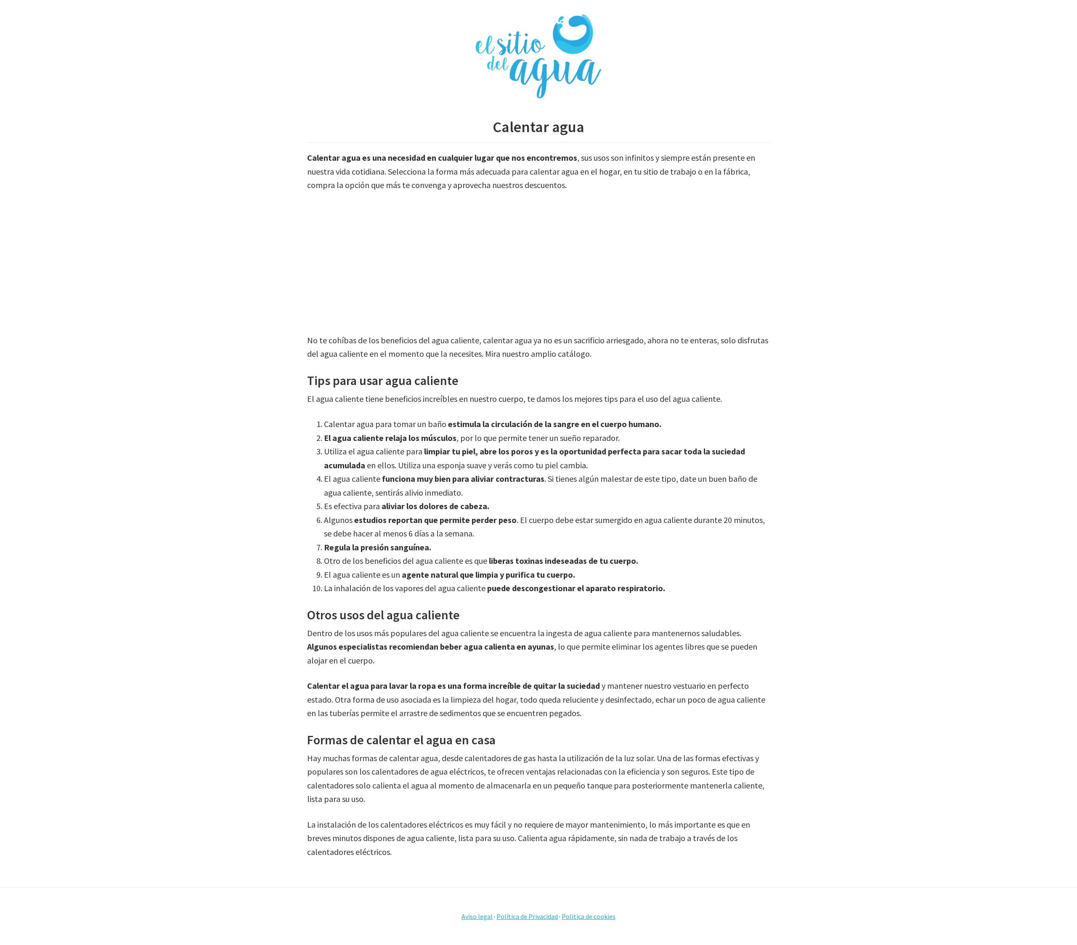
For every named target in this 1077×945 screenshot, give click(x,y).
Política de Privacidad (527, 916)
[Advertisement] (538, 263)
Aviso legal (477, 916)
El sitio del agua (538, 56)
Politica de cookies (588, 916)
